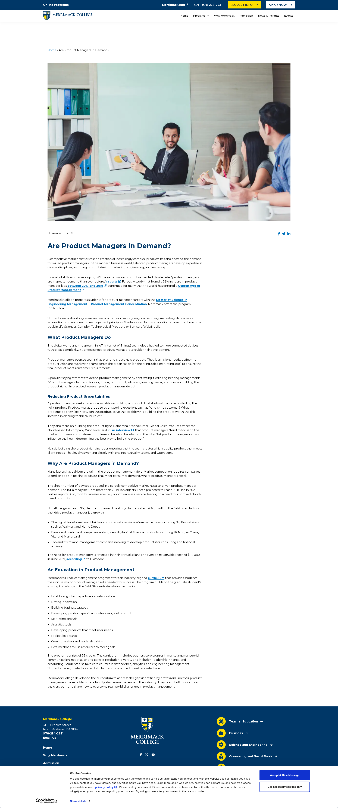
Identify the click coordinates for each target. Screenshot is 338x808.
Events (288, 15)
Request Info (241, 5)
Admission (246, 15)
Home (184, 15)
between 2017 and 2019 (85, 285)
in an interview (119, 430)
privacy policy (104, 787)
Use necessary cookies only (285, 786)
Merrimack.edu (173, 5)
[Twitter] (146, 755)
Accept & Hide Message (284, 775)
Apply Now (278, 5)
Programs (199, 15)
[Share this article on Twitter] (284, 233)
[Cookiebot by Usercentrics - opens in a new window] (46, 801)
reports (111, 281)
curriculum (156, 578)
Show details (78, 801)
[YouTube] (153, 755)
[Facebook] (141, 755)
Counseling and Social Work (250, 756)
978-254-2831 (212, 5)
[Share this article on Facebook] (279, 233)
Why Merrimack (224, 15)
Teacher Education (243, 721)
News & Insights (268, 15)
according (74, 559)
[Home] (67, 15)
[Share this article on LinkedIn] (288, 233)
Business (236, 733)
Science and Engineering (248, 744)
